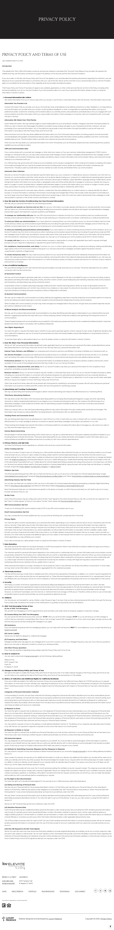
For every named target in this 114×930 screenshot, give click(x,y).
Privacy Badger (24, 467)
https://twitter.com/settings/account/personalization (90, 476)
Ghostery (44, 467)
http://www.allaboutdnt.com (71, 501)
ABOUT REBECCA (17, 891)
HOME (4, 891)
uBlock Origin (55, 467)
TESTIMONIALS (65, 891)
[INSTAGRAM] (95, 891)
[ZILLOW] (110, 891)
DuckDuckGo (36, 467)
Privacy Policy (106, 919)
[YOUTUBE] (105, 891)
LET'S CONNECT (80, 891)
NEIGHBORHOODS (48, 891)
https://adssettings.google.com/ (16, 476)
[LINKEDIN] (100, 891)
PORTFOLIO (32, 891)
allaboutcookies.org (19, 459)
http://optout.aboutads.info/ (21, 486)
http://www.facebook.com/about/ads (49, 476)
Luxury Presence (55, 919)
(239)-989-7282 (7, 881)
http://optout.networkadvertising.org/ (70, 486)
